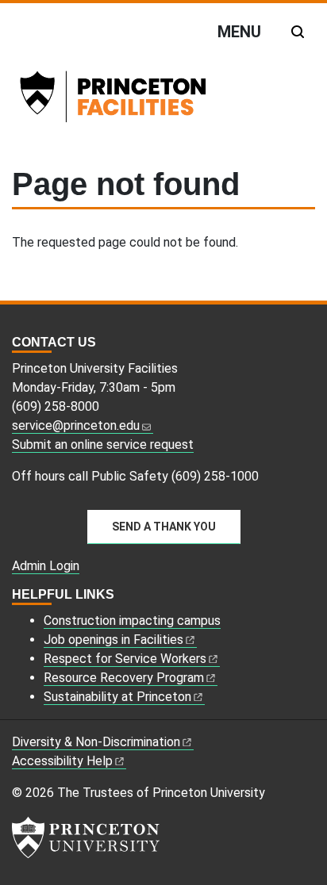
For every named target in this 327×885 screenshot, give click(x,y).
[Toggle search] (298, 32)
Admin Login (45, 565)
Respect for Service (125, 658)
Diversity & (96, 741)
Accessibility (62, 760)
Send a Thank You (164, 526)
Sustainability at (117, 696)
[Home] (134, 100)
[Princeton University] (86, 837)
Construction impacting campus (132, 620)
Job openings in (113, 639)
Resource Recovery (124, 677)
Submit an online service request (103, 444)
